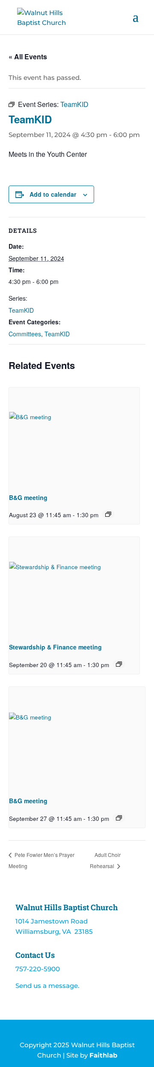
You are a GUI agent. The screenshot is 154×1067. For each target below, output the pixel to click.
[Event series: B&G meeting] (108, 514)
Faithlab (103, 1055)
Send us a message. (47, 986)
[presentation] (74, 436)
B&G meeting (28, 497)
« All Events (28, 56)
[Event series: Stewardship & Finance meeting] (119, 664)
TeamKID (21, 310)
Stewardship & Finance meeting (55, 647)
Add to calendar (53, 194)
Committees (25, 333)
